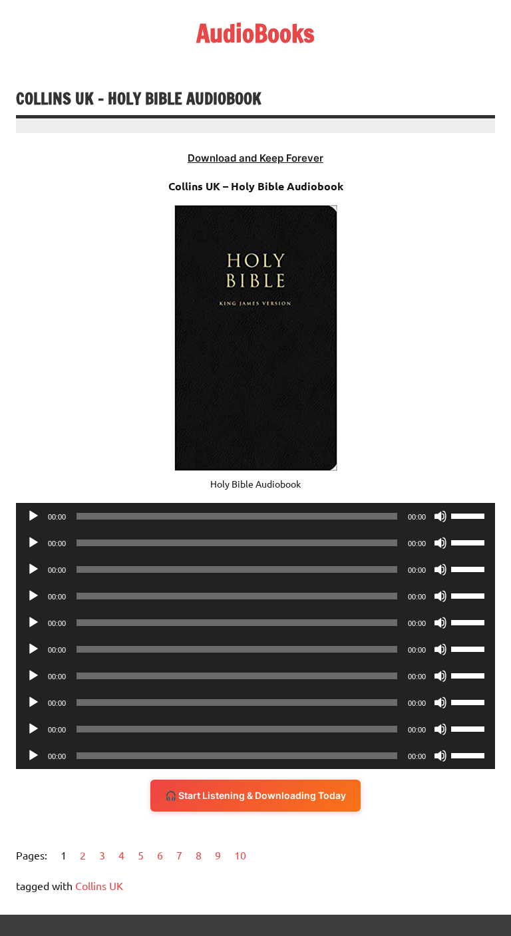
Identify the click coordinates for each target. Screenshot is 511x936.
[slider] (469, 515)
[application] (255, 516)
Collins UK (99, 885)
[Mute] (440, 516)
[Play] (33, 516)
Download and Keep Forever (255, 158)
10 (240, 854)
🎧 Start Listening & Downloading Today (255, 795)
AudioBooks (255, 33)
